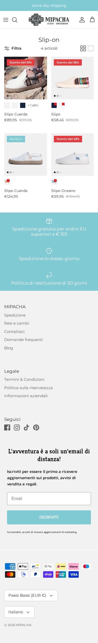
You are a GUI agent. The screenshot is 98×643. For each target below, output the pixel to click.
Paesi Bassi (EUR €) (27, 595)
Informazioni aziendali (26, 395)
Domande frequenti (23, 339)
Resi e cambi (16, 323)
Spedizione (15, 315)
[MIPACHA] (49, 20)
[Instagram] (17, 427)
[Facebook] (7, 427)
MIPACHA (24, 625)
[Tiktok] (27, 427)
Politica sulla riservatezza (28, 387)
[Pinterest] (36, 427)
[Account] (81, 19)
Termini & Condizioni (24, 379)
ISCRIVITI (49, 517)
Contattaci (14, 331)
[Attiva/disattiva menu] (5, 19)
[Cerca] (17, 19)
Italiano (15, 611)
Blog (8, 347)
